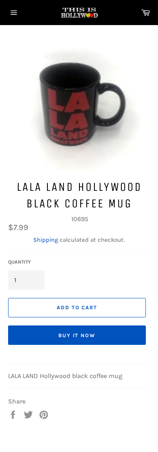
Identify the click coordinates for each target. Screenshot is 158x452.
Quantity (19, 262)
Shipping (45, 239)
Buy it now (77, 335)
